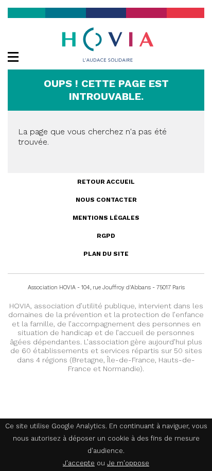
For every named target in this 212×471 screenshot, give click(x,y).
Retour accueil (106, 181)
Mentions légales (106, 217)
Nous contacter (106, 199)
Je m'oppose (128, 463)
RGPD (106, 235)
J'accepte (79, 463)
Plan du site (106, 253)
